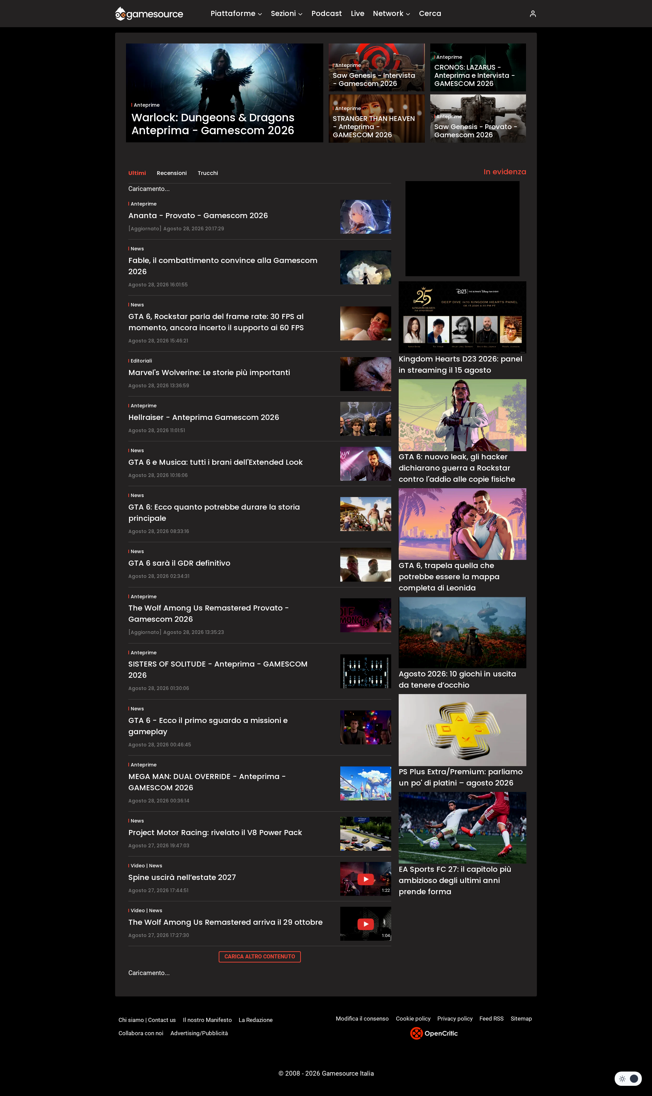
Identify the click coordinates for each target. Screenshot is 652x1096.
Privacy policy (455, 1018)
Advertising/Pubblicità (199, 1033)
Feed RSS (491, 1018)
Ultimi (137, 173)
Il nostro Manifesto (207, 1020)
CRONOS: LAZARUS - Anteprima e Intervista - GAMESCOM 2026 (474, 75)
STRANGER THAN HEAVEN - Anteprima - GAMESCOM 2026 (374, 126)
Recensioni (172, 173)
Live (357, 13)
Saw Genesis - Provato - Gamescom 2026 (476, 131)
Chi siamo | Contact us (147, 1020)
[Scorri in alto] (629, 1066)
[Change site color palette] (628, 1079)
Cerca (430, 13)
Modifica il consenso (362, 1018)
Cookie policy (413, 1018)
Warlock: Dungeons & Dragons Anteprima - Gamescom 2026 (213, 124)
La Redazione (256, 1020)
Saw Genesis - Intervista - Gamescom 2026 (374, 79)
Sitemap (521, 1018)
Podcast (326, 13)
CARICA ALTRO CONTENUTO (259, 956)
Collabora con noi (141, 1033)
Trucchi (208, 173)
